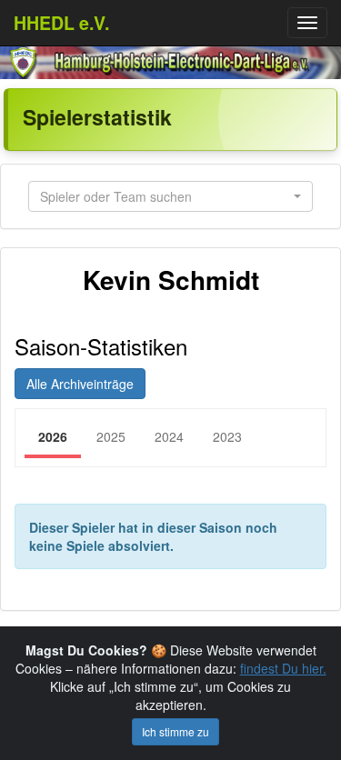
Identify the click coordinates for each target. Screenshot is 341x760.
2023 (227, 436)
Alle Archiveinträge (80, 384)
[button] (170, 196)
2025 (110, 436)
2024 (169, 436)
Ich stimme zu (175, 731)
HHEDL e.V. (61, 22)
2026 (52, 436)
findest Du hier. (283, 668)
